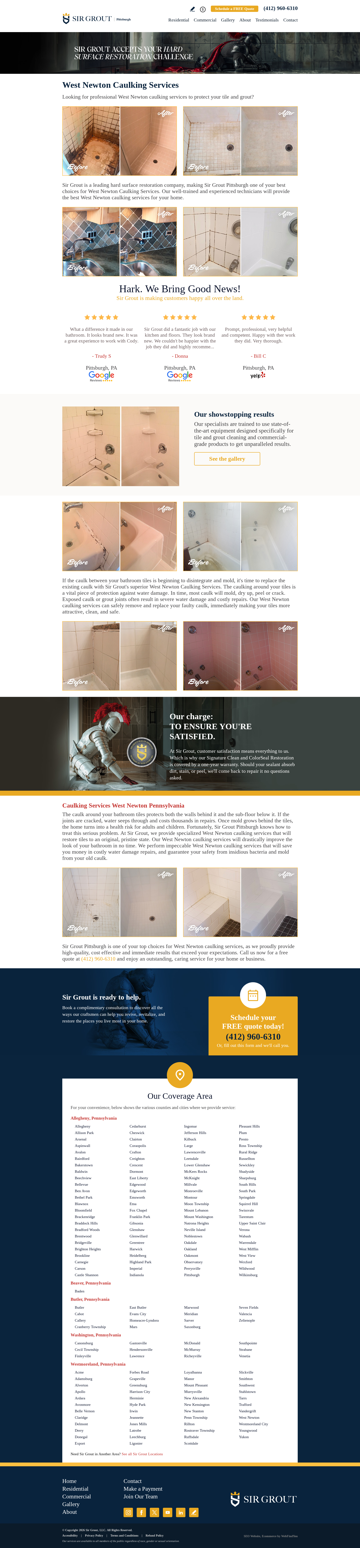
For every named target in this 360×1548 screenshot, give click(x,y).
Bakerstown (84, 1165)
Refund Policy (155, 1535)
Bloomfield (83, 1210)
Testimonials (267, 20)
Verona (244, 1230)
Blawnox (81, 1204)
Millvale (190, 1184)
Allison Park (84, 1133)
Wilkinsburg (248, 1275)
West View (247, 1255)
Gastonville (138, 1343)
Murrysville (193, 1392)
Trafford (245, 1404)
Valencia (245, 1314)
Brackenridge (85, 1217)
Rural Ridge (248, 1152)
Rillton (189, 1424)
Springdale (247, 1197)
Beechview (83, 1178)
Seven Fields (248, 1307)
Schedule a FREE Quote (234, 9)
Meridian (191, 1314)
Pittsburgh (192, 1275)
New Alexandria (196, 1398)
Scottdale (191, 1443)
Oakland (190, 1249)
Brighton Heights (88, 1249)
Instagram (128, 1512)
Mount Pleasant (196, 1385)
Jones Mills (138, 1424)
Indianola (137, 1275)
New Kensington (197, 1404)
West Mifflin (248, 1249)
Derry (79, 1430)
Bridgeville (83, 1243)
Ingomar (190, 1126)
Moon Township (196, 1204)
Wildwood (247, 1268)
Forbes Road (139, 1372)
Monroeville (193, 1191)
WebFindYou (289, 1536)
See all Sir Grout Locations (142, 1454)
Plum (243, 1133)
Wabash (245, 1236)
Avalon (80, 1152)
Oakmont (191, 1255)
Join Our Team (141, 1496)
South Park (247, 1191)
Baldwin (81, 1171)
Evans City (138, 1314)
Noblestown (193, 1236)
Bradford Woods (87, 1230)
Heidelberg (138, 1255)
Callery (80, 1320)
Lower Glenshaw (197, 1165)
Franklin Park (140, 1217)
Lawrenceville (195, 1152)
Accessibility (70, 1535)
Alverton (81, 1385)
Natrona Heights (196, 1223)
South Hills (247, 1184)
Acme (79, 1372)
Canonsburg (84, 1343)
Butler (79, 1307)
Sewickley (247, 1165)
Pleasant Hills (249, 1126)
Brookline (82, 1255)
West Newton (249, 1417)
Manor (189, 1379)
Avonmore (83, 1404)
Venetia (244, 1356)
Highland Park (140, 1262)
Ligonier (136, 1443)
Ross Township (250, 1146)
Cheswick (137, 1133)
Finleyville (83, 1356)
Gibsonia (136, 1223)
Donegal (81, 1437)
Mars (133, 1327)
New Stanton (194, 1411)
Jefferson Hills (195, 1133)
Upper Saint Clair (252, 1223)
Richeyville (192, 1356)
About (245, 20)
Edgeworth (138, 1191)
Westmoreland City (253, 1424)
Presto (243, 1139)
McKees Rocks (195, 1171)
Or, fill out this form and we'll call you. (253, 1045)
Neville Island (194, 1230)
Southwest (247, 1385)
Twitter (154, 1512)
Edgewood (138, 1184)
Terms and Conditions (124, 1535)
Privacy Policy (94, 1535)
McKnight (192, 1178)
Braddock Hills (86, 1223)
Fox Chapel (138, 1210)
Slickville (246, 1372)
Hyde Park (138, 1404)
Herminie (137, 1398)
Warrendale (247, 1243)
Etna (133, 1204)
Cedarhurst (138, 1126)
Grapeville (137, 1379)
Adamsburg (83, 1379)
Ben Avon (82, 1191)
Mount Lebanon (196, 1210)
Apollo (80, 1392)
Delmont (81, 1424)
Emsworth (137, 1197)
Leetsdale (191, 1159)
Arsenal (80, 1139)
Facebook (141, 1512)
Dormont (136, 1171)
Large (188, 1146)
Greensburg (138, 1385)
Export (80, 1443)
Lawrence (137, 1356)
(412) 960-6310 (281, 8)
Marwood (191, 1307)
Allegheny (82, 1126)
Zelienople (247, 1320)
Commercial (205, 20)
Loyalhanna (193, 1372)
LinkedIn (180, 1512)
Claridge (81, 1417)
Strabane (245, 1349)
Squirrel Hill (248, 1204)
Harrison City (140, 1392)
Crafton (135, 1152)
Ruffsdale (191, 1437)
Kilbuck (190, 1139)
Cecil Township (87, 1349)
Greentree (137, 1243)
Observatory (193, 1262)
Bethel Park (83, 1197)
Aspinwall (82, 1146)
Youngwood (248, 1430)
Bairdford (82, 1159)
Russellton (247, 1159)
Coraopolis (138, 1146)
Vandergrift (247, 1411)
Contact (290, 20)
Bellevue (81, 1184)
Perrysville (192, 1268)
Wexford (245, 1262)
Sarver (189, 1320)
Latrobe (135, 1430)
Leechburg (138, 1437)
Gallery (228, 20)
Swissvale (246, 1210)
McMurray (192, 1349)
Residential (178, 20)
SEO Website (252, 1536)
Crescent (136, 1165)
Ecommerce (269, 1536)
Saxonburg (192, 1327)
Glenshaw (137, 1230)
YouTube (167, 1512)
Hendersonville (141, 1349)
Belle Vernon (85, 1411)
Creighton (137, 1159)
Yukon (244, 1437)
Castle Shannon (86, 1275)
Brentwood (83, 1236)
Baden (79, 1291)
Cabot (79, 1314)
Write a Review (192, 9)
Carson (80, 1268)
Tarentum (246, 1217)
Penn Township (196, 1417)
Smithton (246, 1379)
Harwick (136, 1249)
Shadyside (246, 1171)
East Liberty (139, 1178)
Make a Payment (143, 1488)
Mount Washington (198, 1217)
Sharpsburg (247, 1178)
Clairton (136, 1139)
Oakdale (190, 1243)
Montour (190, 1197)
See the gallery (227, 458)
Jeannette (137, 1417)
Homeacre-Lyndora (144, 1320)
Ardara (80, 1398)
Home (69, 1481)
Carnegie (81, 1262)
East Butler (138, 1307)
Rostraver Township (199, 1430)
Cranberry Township (90, 1327)
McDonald (192, 1343)
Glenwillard (139, 1236)
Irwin (134, 1411)
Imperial (136, 1268)
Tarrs (243, 1398)
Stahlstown (247, 1392)
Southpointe (248, 1343)
